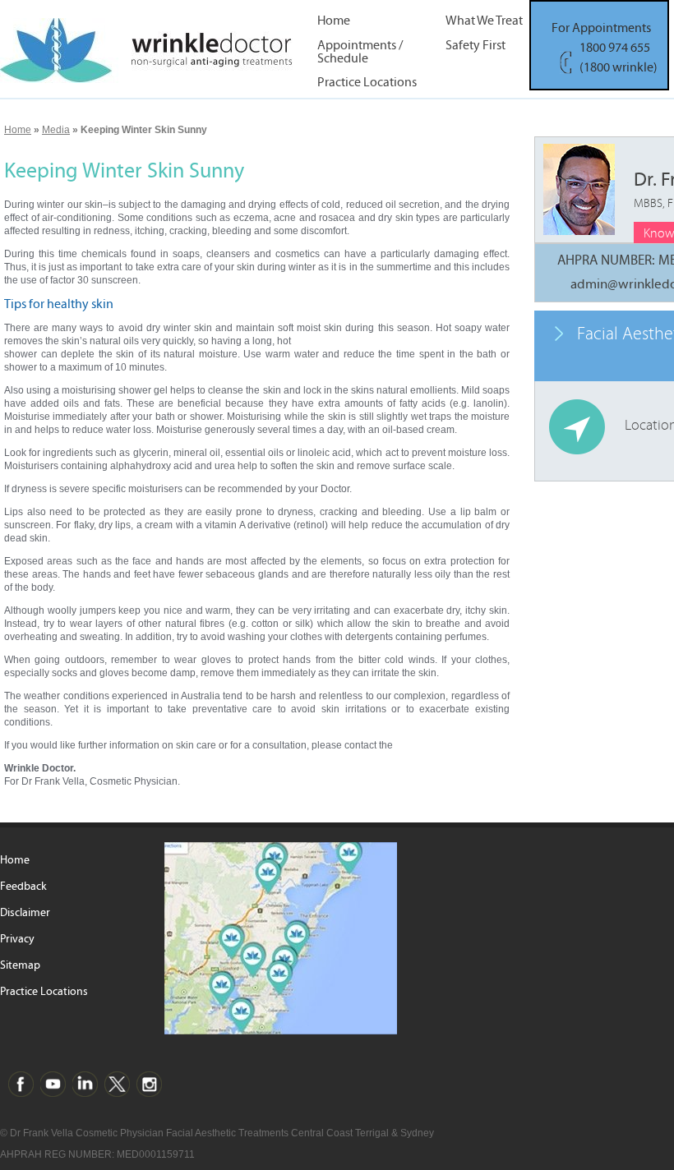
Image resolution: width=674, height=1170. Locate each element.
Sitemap (20, 965)
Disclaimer (25, 912)
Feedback (23, 886)
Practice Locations (367, 83)
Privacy (17, 939)
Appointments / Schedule (360, 51)
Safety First (475, 46)
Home (333, 21)
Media (56, 130)
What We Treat (484, 21)
